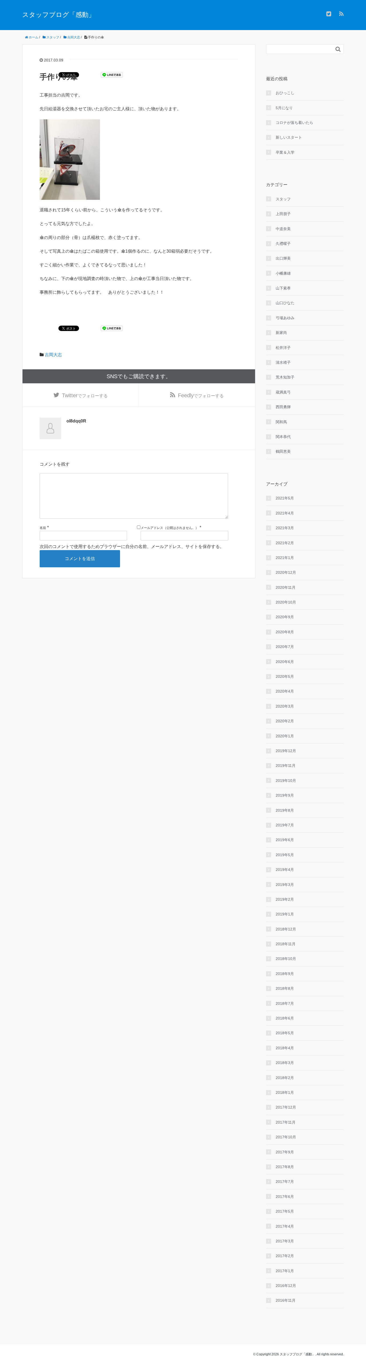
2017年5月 (285, 1211)
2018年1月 (285, 1092)
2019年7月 (285, 825)
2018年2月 (285, 1078)
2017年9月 (285, 1152)
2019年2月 (285, 899)
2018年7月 (285, 1003)
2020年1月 (285, 736)
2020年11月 (286, 587)
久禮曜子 (283, 243)
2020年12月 (286, 572)
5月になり (284, 108)
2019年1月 (285, 914)
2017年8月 (285, 1167)
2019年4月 (285, 869)
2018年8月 (285, 988)
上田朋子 (283, 214)
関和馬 (281, 422)
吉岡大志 (53, 354)
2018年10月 (286, 958)
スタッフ (283, 199)
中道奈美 (283, 229)
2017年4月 (285, 1226)
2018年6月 (285, 1018)
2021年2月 (285, 543)
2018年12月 (286, 929)
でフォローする (85, 395)
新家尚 (281, 332)
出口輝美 (283, 258)
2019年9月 (285, 795)
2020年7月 (285, 647)
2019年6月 (285, 840)
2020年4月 (285, 691)
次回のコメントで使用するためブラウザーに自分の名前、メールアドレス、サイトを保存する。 (132, 546)
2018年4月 (285, 1048)
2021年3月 (285, 528)
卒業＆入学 (285, 152)
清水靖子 (283, 362)
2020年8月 (285, 632)
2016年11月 (286, 1300)
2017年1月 (285, 1271)
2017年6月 (285, 1196)
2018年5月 (285, 1033)
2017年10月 (286, 1137)
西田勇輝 (283, 407)
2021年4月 (285, 513)
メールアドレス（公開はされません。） (170, 528)
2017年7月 (285, 1181)
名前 (43, 528)
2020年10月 (286, 602)
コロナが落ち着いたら (294, 122)
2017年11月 (286, 1122)
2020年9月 (285, 617)
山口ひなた (285, 303)
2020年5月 (285, 676)
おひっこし (285, 93)
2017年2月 (285, 1256)
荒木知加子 (285, 377)
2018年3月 (285, 1063)
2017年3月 (285, 1241)
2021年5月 (285, 498)
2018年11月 (286, 944)
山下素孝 (283, 288)
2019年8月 (285, 810)
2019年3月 (285, 884)
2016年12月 (286, 1285)
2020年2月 (285, 721)
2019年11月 (286, 765)
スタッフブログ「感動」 (58, 14)
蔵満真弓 (283, 392)
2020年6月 (285, 662)
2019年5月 (285, 855)
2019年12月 (286, 751)
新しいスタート (289, 137)
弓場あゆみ (285, 318)
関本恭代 (283, 437)
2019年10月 (286, 780)
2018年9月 (285, 974)
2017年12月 (286, 1107)
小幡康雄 (283, 273)
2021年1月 (285, 557)
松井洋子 (283, 347)
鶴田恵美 (283, 451)
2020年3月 (285, 706)
